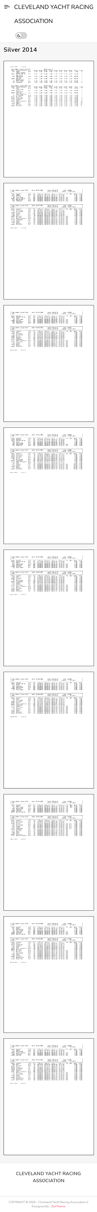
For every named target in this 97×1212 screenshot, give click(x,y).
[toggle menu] (7, 7)
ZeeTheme (58, 1206)
